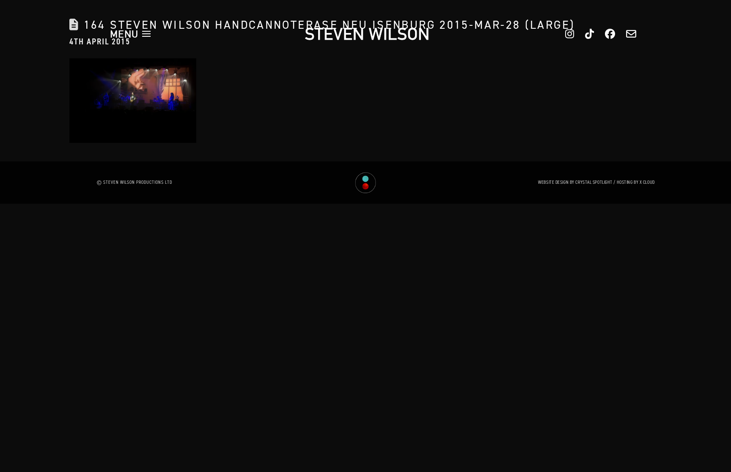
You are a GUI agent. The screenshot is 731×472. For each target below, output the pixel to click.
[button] (130, 34)
